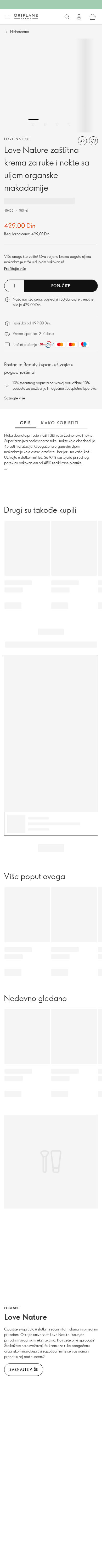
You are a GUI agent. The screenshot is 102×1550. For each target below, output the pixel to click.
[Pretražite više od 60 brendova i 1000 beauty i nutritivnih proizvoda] (67, 17)
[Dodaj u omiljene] (93, 140)
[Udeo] (82, 140)
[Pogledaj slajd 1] (33, 124)
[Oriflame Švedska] (26, 16)
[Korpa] (92, 16)
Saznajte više (14, 397)
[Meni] (7, 17)
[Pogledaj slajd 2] (45, 124)
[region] (51, 85)
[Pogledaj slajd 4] (69, 124)
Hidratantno (19, 31)
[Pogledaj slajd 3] (57, 124)
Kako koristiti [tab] (59, 423)
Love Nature (17, 139)
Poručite (60, 285)
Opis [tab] (25, 423)
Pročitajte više (15, 268)
